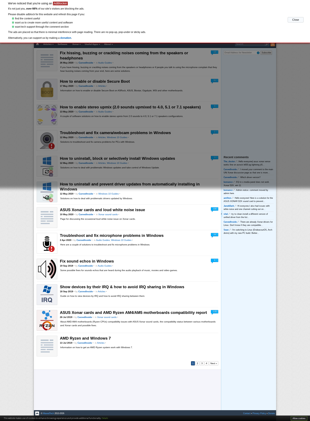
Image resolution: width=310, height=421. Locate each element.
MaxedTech (48, 413)
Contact (246, 413)
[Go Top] (37, 413)
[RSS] (272, 44)
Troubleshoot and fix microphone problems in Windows (112, 235)
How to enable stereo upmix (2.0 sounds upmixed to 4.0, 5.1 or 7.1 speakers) (130, 107)
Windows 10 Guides (117, 137)
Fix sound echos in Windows (87, 261)
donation (65, 38)
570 (214, 311)
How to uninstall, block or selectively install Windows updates (117, 158)
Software (62, 44)
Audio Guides (105, 62)
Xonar (75, 44)
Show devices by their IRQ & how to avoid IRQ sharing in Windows (122, 287)
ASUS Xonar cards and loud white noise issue (102, 210)
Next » (213, 363)
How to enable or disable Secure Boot (95, 81)
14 (214, 52)
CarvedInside (86, 62)
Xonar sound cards (108, 214)
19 (214, 234)
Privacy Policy (259, 413)
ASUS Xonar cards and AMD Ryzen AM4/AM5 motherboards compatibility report (133, 312)
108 (214, 209)
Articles (47, 44)
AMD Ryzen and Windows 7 (85, 338)
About (107, 44)
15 (214, 80)
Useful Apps (91, 44)
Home (37, 44)
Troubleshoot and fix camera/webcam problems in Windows (115, 133)
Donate (271, 413)
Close (295, 19)
